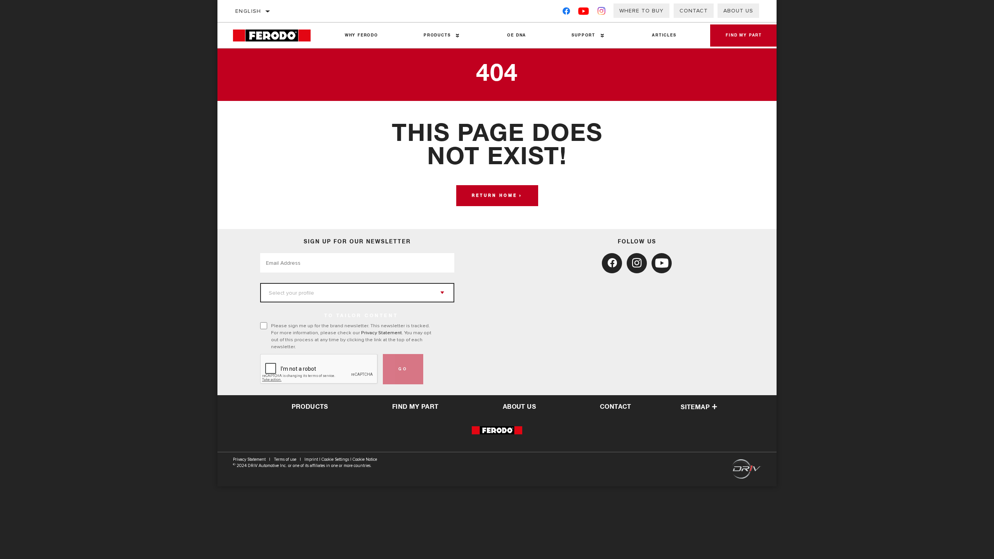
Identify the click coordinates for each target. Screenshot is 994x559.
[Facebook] (566, 12)
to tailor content (361, 316)
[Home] (277, 36)
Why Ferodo (361, 35)
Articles (664, 35)
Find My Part (744, 35)
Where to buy (641, 10)
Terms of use (285, 459)
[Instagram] (602, 12)
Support (583, 35)
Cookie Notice (365, 459)
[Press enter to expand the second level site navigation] (457, 35)
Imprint (311, 459)
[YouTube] (583, 12)
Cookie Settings (335, 459)
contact (615, 407)
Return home (494, 196)
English (248, 11)
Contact (693, 10)
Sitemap (695, 407)
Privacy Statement (381, 333)
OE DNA (516, 35)
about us (519, 407)
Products (437, 35)
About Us (738, 10)
